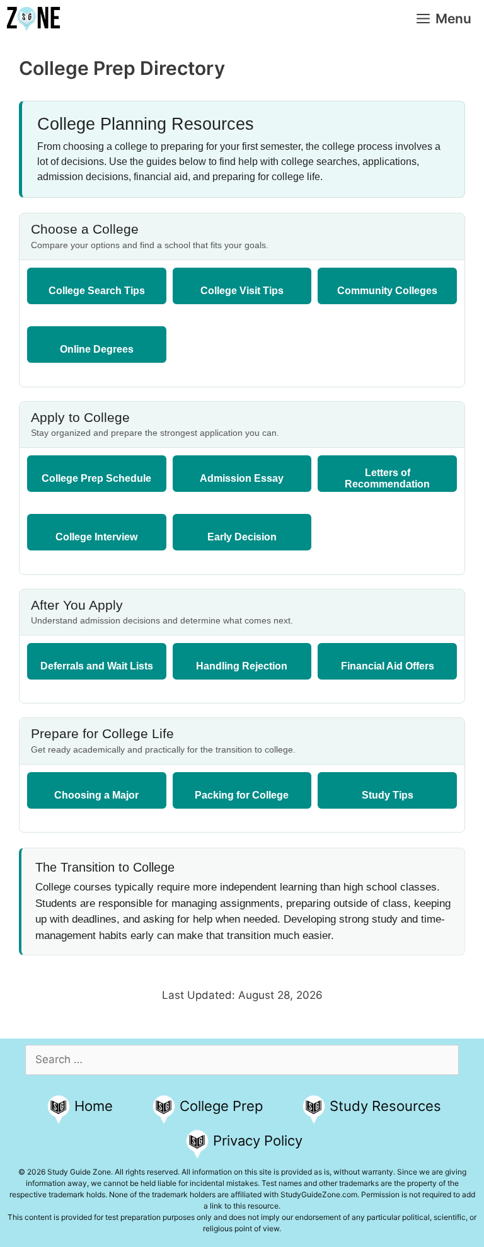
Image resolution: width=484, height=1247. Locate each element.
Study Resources (385, 1106)
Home (93, 1106)
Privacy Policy (257, 1140)
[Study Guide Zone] (33, 19)
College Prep (221, 1106)
